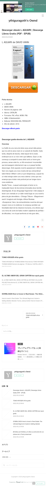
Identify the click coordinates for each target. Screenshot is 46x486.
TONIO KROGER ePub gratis (12, 257)
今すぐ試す (29, 9)
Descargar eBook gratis (11, 128)
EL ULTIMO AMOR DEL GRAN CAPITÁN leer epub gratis (23, 275)
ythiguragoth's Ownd (23, 20)
